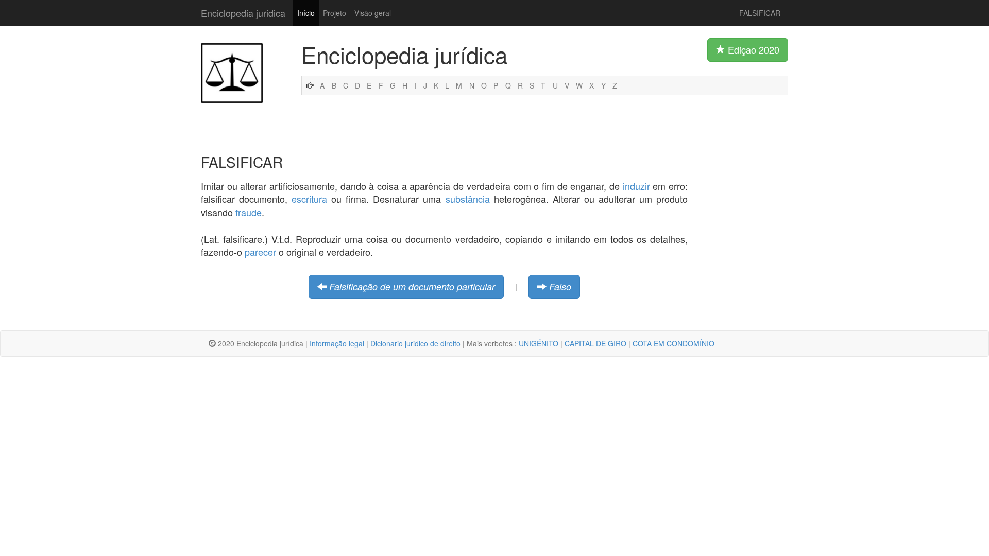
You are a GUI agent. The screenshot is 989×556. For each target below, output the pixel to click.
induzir (636, 186)
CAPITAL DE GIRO (595, 343)
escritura (309, 198)
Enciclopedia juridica (243, 13)
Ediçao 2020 (752, 49)
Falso (560, 286)
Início (306, 13)
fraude (248, 212)
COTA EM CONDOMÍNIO (673, 343)
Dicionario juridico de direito (415, 343)
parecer (260, 251)
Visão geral (372, 13)
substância (468, 198)
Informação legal (337, 343)
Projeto (334, 13)
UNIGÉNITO (538, 343)
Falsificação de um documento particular (412, 286)
